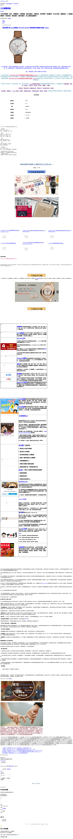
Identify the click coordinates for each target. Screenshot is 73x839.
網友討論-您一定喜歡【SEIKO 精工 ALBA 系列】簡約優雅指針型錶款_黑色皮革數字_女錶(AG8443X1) (22, 751)
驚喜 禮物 (39, 278)
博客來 (18, 364)
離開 (6, 836)
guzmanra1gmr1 (3, 760)
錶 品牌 (21, 470)
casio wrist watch (44, 583)
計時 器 (44, 348)
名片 (3, 23)
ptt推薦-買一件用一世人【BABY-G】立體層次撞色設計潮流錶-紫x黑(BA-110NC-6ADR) (19, 749)
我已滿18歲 (2, 836)
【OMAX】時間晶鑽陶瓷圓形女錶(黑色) (55, 243)
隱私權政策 (42, 824)
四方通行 (21, 445)
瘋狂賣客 (19, 373)
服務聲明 (46, 824)
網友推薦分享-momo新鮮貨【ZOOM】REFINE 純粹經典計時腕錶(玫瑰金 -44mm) (26, 27)
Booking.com (23, 481)
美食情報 (9, 18)
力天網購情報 (5, 8)
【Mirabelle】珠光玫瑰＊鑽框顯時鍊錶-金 (8, 243)
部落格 (4, 21)
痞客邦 (10, 766)
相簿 (3, 20)
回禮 (10, 678)
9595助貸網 (22, 399)
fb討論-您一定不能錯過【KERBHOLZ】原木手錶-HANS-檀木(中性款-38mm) (17, 747)
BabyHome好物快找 (22, 382)
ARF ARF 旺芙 (21, 338)
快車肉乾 (21, 547)
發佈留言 (2, 779)
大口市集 (24, 529)
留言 (12, 766)
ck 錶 (25, 618)
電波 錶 (20, 533)
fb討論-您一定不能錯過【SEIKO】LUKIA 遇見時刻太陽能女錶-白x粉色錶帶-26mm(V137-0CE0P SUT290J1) (22, 750)
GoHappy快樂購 (21, 358)
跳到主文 (2, 11)
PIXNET (28, 824)
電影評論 (8, 769)
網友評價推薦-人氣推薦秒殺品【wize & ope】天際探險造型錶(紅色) (15, 753)
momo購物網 (20, 333)
